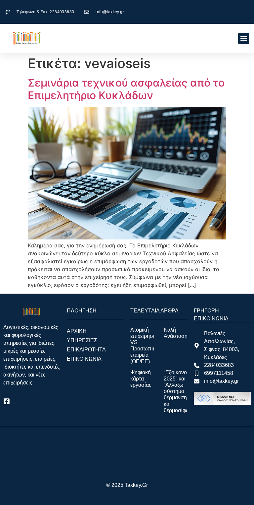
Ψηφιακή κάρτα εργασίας (140, 379)
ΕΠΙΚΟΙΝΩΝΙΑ (84, 359)
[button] (243, 38)
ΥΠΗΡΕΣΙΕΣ (82, 340)
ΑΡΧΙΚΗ (77, 331)
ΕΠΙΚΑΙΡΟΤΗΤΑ (86, 349)
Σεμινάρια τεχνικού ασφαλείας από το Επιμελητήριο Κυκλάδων (126, 89)
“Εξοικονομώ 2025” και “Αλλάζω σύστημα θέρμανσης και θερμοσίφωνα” (180, 391)
